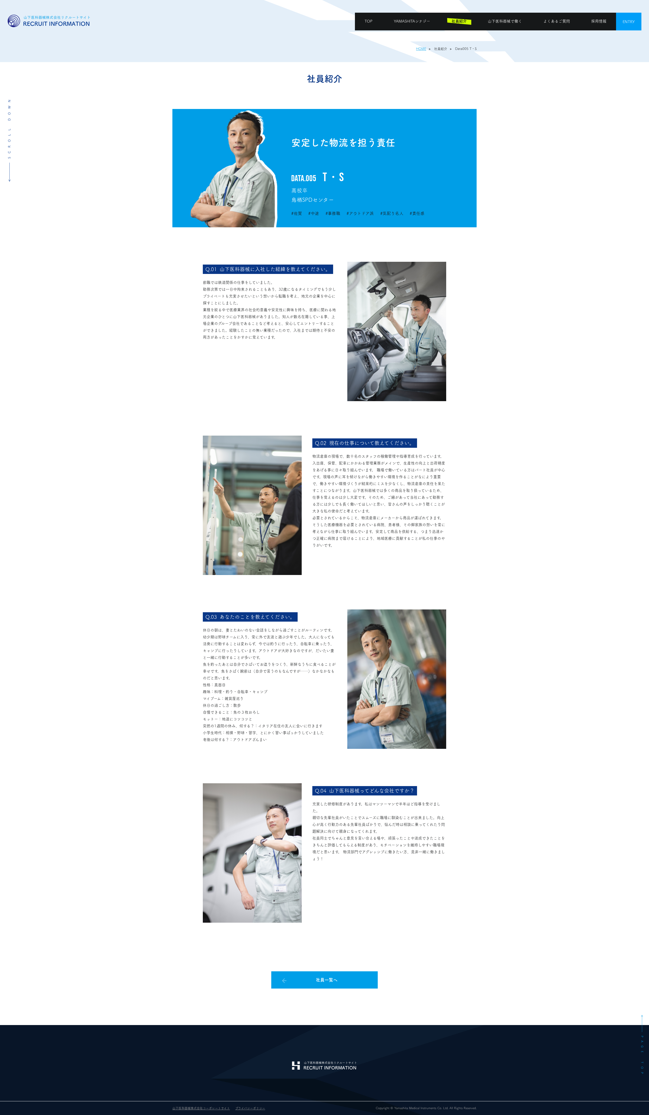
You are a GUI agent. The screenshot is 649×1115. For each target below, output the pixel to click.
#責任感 (417, 213)
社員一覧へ (326, 980)
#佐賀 (296, 213)
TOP (368, 21)
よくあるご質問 (556, 21)
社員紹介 (459, 21)
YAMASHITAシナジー (412, 21)
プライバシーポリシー (250, 1108)
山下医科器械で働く (505, 21)
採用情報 (598, 21)
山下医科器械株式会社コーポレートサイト (201, 1108)
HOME (421, 48)
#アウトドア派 (360, 213)
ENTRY (629, 22)
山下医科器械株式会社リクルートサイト (49, 21)
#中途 (313, 213)
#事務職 (333, 213)
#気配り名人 (391, 213)
